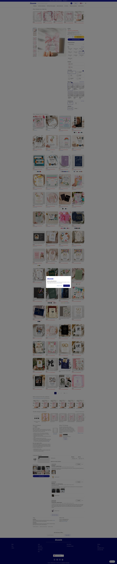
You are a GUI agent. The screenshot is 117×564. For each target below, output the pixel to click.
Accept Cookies (66, 285)
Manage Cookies (59, 285)
